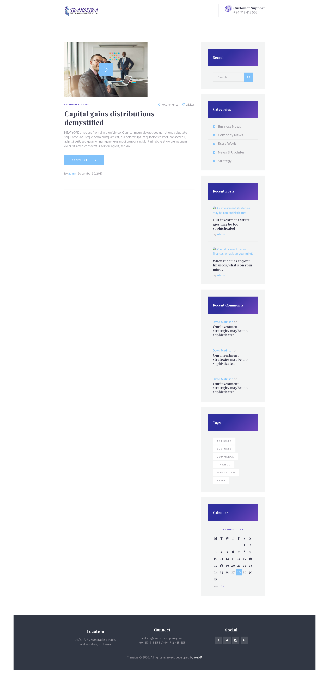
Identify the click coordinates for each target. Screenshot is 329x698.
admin (70, 173)
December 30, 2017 (90, 173)
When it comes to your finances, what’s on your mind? (233, 265)
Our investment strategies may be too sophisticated (232, 224)
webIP (198, 657)
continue (79, 160)
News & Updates (231, 153)
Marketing (226, 473)
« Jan (220, 586)
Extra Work (227, 144)
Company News (76, 105)
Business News (229, 127)
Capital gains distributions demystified (109, 118)
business (224, 449)
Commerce (225, 457)
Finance (223, 465)
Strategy (224, 161)
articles (224, 441)
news (221, 481)
